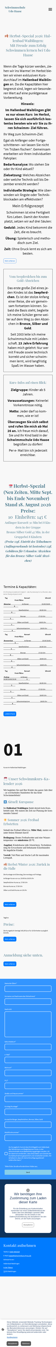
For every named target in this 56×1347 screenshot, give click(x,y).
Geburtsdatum (10, 1042)
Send (28, 1172)
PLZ (6, 1080)
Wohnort (8, 1067)
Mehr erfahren (10, 261)
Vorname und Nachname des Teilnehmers (20, 996)
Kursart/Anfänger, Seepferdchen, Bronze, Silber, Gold (24, 1119)
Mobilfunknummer (12, 1132)
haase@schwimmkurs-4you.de (20, 1256)
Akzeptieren (28, 1225)
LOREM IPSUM (10, 714)
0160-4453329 (15, 1252)
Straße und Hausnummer (14, 1093)
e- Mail (7, 1055)
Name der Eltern (11, 983)
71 (4, 1271)
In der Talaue (8, 1267)
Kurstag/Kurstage (11, 1106)
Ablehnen (26, 1344)
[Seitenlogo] (15, 15)
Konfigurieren (12, 1337)
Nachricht (8, 1009)
